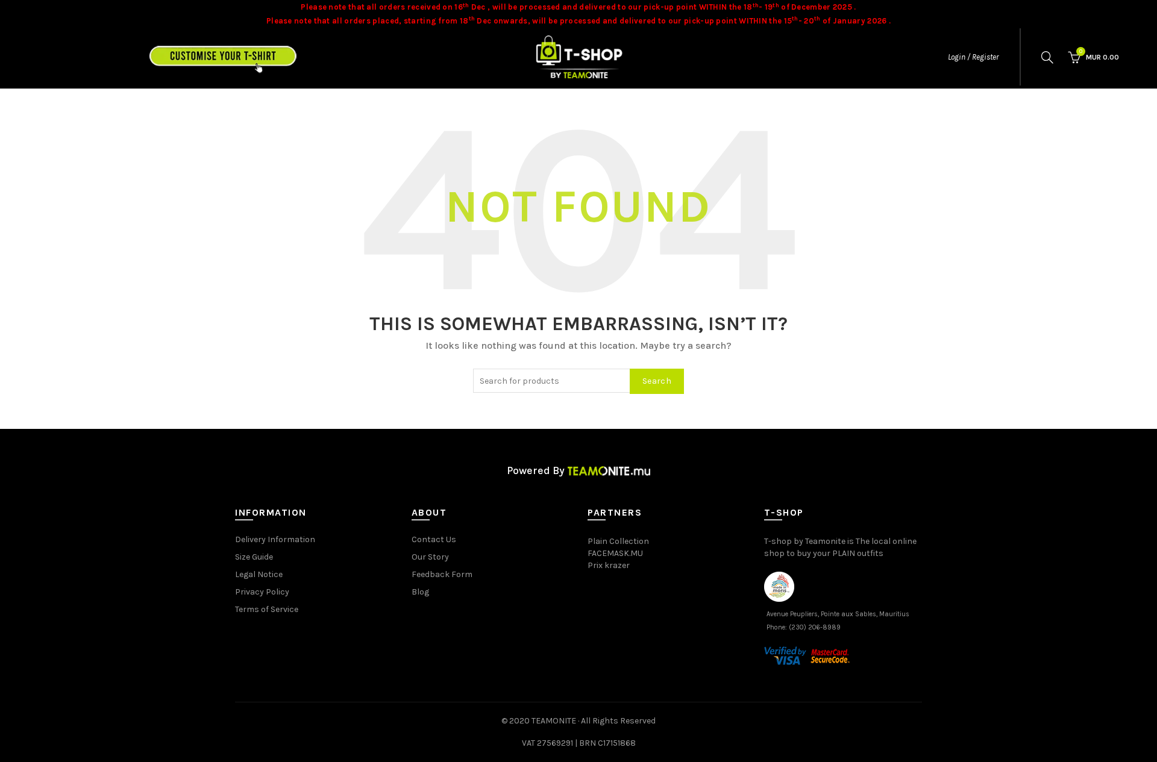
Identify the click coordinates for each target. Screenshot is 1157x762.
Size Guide (254, 557)
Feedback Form (442, 574)
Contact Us (434, 539)
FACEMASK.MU (615, 553)
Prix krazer (609, 565)
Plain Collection (618, 541)
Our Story (430, 557)
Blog (420, 592)
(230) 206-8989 (815, 627)
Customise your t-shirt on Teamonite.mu (249, 54)
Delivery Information (275, 539)
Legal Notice (259, 574)
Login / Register (973, 56)
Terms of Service (266, 609)
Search (656, 381)
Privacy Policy (262, 592)
